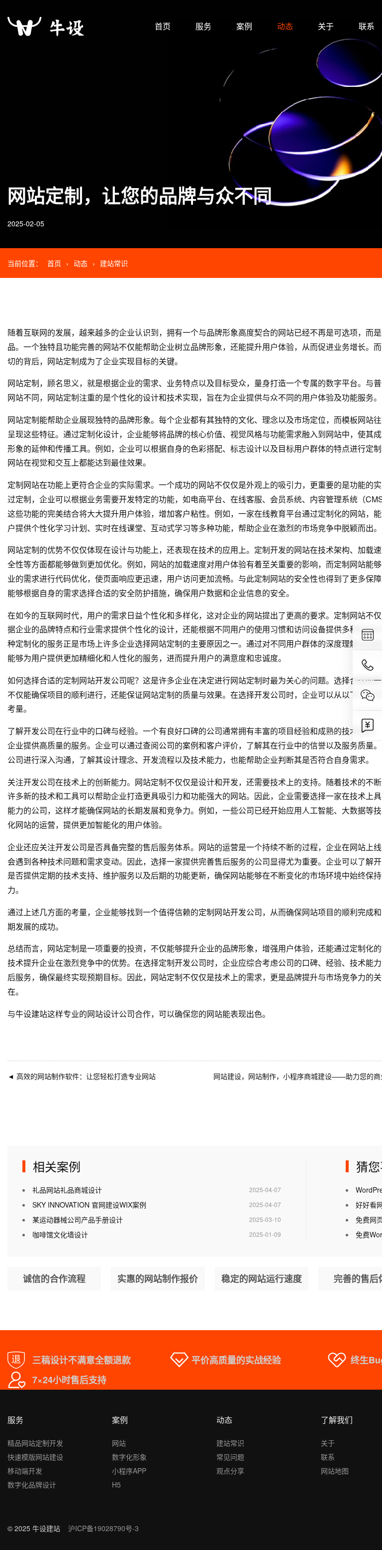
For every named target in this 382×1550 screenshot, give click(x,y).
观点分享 (230, 1471)
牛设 (23, 1013)
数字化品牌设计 (31, 1484)
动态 (285, 26)
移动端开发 (24, 1471)
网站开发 (95, 680)
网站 (119, 1443)
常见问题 (230, 1457)
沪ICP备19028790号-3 (103, 1528)
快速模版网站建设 (35, 1457)
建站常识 (114, 263)
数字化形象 (129, 1457)
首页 (163, 26)
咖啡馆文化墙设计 (60, 1234)
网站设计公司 (111, 1013)
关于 (326, 26)
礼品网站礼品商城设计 (67, 1190)
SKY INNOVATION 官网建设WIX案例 (89, 1205)
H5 (116, 1484)
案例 (244, 26)
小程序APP (129, 1471)
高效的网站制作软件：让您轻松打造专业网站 (81, 1076)
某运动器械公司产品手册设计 (77, 1219)
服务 (203, 26)
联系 (367, 26)
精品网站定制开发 (35, 1443)
